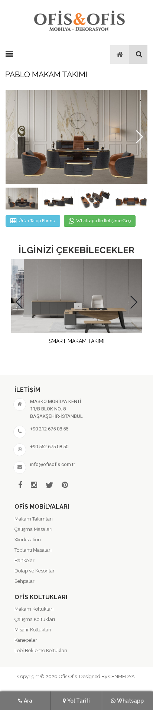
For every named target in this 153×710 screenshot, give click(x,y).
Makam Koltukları (33, 609)
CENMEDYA (121, 676)
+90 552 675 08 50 (49, 446)
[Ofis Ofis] (79, 19)
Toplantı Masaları (33, 550)
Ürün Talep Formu (37, 220)
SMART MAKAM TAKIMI (76, 341)
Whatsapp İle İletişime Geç (103, 220)
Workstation (27, 539)
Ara (28, 701)
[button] (139, 136)
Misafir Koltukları (32, 630)
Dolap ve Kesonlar (34, 571)
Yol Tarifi (78, 701)
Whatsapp (130, 701)
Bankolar (24, 560)
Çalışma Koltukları (34, 619)
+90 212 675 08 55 (49, 429)
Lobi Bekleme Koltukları (40, 650)
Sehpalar (24, 581)
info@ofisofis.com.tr (52, 464)
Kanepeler (25, 640)
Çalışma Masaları (33, 529)
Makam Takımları (33, 519)
